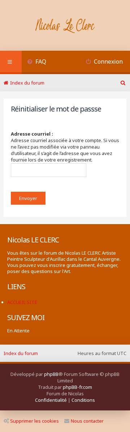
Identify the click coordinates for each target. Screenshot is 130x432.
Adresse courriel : (32, 134)
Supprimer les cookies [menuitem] (34, 421)
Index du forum (21, 353)
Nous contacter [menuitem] (87, 421)
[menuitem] (37, 62)
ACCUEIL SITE (22, 302)
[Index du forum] (65, 26)
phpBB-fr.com (77, 387)
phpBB (51, 374)
